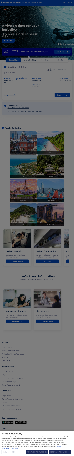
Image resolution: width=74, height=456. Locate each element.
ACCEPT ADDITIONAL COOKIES (37, 452)
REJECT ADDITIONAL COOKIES (60, 452)
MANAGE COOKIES (9, 452)
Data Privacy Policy (12, 448)
